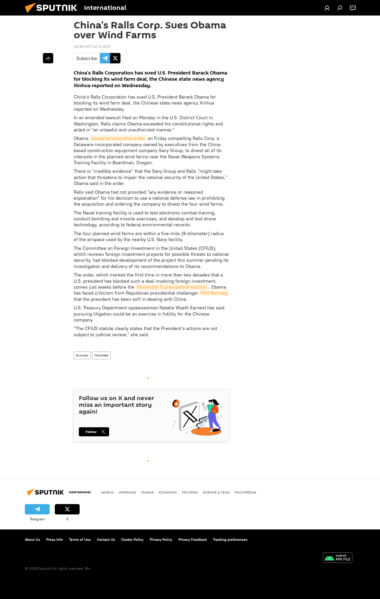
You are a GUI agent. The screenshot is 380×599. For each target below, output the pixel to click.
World (107, 492)
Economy (168, 492)
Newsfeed (101, 355)
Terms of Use (80, 539)
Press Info (54, 539)
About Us (32, 539)
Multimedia (245, 492)
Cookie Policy (132, 539)
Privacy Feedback (192, 539)
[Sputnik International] (53, 14)
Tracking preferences (230, 539)
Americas (127, 492)
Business (82, 355)
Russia (147, 492)
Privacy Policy (161, 539)
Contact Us (106, 539)
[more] (48, 58)
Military (190, 492)
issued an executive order (118, 138)
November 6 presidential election (172, 287)
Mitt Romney (214, 293)
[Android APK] (337, 558)
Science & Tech (216, 492)
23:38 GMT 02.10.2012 (92, 46)
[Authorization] (327, 8)
